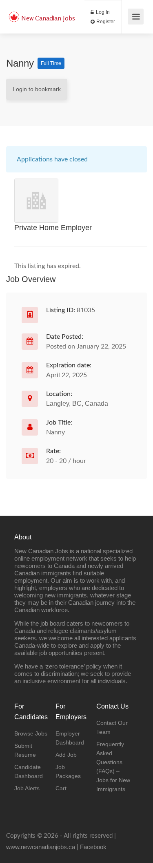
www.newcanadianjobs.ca (40, 846)
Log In (102, 12)
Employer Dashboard (69, 738)
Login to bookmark (37, 89)
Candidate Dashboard (28, 771)
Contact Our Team (112, 727)
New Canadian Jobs (48, 18)
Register (105, 22)
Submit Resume (25, 750)
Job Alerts (27, 788)
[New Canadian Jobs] (14, 12)
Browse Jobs (30, 733)
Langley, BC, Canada (77, 403)
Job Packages (68, 771)
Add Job (66, 754)
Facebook (93, 846)
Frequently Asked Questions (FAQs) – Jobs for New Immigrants (113, 766)
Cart (61, 788)
